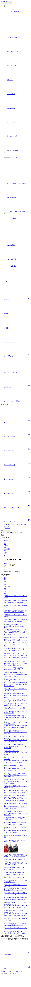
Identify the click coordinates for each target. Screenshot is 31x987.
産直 (5, 550)
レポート (6, 545)
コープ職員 (7, 549)
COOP (5, 552)
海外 (5, 547)
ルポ (5, 555)
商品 (5, 553)
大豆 (5, 544)
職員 (5, 542)
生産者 (6, 540)
